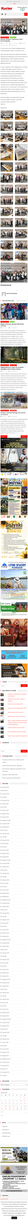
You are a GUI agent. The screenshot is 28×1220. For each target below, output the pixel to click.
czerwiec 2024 (5, 873)
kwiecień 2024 (5, 880)
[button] (7, 115)
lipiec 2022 (4, 949)
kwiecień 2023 (5, 920)
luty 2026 (4, 807)
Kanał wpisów (5, 1129)
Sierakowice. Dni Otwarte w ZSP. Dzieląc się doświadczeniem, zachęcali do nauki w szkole (24, 436)
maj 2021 (4, 996)
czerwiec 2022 (5, 953)
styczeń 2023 (5, 929)
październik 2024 (6, 860)
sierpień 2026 (5, 787)
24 (2, 1109)
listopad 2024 (5, 857)
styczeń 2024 (5, 890)
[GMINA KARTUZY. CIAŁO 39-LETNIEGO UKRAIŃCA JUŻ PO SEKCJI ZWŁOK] (14, 355)
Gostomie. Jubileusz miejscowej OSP (16, 727)
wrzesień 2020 (5, 1022)
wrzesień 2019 (5, 1062)
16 (25, 1103)
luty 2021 (4, 1006)
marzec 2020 (5, 1042)
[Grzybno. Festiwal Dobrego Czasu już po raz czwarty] (14, 400)
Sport (12, 321)
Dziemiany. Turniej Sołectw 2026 (15, 704)
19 (9, 1106)
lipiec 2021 (4, 989)
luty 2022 (4, 966)
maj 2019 (4, 1075)
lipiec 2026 (4, 790)
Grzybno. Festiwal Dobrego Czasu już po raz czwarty (13, 413)
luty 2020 (4, 1045)
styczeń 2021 (5, 1009)
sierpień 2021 (5, 986)
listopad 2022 (5, 936)
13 (13, 1103)
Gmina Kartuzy (4, 37)
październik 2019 (6, 1059)
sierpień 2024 (5, 866)
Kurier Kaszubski (14, 43)
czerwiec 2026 (5, 794)
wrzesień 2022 (5, 943)
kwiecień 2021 (5, 999)
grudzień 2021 (5, 973)
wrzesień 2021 (5, 982)
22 (21, 1106)
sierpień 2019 (5, 1065)
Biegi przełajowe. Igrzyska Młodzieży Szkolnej (12, 325)
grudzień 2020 (5, 1012)
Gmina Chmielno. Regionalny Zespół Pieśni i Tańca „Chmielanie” (14, 770)
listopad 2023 (5, 896)
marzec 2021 (5, 1002)
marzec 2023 (5, 923)
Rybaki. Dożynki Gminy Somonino (15, 712)
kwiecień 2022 (5, 959)
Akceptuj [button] (14, 1218)
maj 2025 (4, 837)
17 (2, 1106)
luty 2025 (4, 847)
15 (21, 1103)
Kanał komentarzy (6, 1133)
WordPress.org (5, 1136)
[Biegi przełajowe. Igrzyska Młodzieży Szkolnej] (14, 311)
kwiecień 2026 (5, 800)
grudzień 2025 (5, 813)
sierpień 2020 (5, 1026)
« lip (1, 1115)
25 (5, 1109)
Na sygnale (13, 365)
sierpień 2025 (5, 827)
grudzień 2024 (5, 853)
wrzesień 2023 (5, 903)
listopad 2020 (5, 1016)
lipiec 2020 (4, 1029)
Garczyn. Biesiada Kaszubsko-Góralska (17, 731)
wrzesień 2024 (5, 863)
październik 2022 (6, 939)
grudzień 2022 (5, 933)
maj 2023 (4, 916)
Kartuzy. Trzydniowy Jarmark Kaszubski (11, 778)
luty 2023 (4, 926)
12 (9, 1103)
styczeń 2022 (5, 969)
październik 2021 (6, 979)
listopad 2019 (5, 1055)
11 (5, 1103)
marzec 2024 (5, 883)
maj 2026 (4, 797)
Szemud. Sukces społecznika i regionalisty (17, 736)
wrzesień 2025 (5, 823)
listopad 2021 (5, 976)
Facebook (5, 743)
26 (9, 1109)
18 (5, 1106)
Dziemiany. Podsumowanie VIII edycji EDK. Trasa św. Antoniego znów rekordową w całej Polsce (5, 436)
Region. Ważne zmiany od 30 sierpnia (16, 716)
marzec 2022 (5, 963)
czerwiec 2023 (5, 913)
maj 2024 (4, 876)
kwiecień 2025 (5, 840)
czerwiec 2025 (5, 833)
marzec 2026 (5, 804)
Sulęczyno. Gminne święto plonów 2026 (17, 708)
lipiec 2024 (4, 870)
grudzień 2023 (5, 893)
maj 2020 (4, 1035)
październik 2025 (6, 820)
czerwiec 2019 (5, 1072)
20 (13, 1106)
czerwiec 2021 (5, 992)
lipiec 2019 (4, 1069)
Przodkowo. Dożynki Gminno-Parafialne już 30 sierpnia (13, 761)
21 (17, 1106)
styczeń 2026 (5, 810)
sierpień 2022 (5, 946)
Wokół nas (13, 410)
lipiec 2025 (4, 830)
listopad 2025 (5, 817)
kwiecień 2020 (5, 1039)
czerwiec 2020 (5, 1032)
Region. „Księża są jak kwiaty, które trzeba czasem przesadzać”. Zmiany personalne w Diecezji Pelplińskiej (17, 722)
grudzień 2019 (5, 1052)
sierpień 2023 (5, 906)
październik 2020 (6, 1019)
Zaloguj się (4, 1126)
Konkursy (13, 37)
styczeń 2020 (5, 1049)
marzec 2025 (5, 843)
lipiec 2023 (4, 910)
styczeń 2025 (5, 850)
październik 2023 (6, 900)
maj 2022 (4, 956)
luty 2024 (4, 886)
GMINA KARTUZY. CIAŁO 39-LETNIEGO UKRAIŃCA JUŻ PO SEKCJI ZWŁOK (12, 368)
